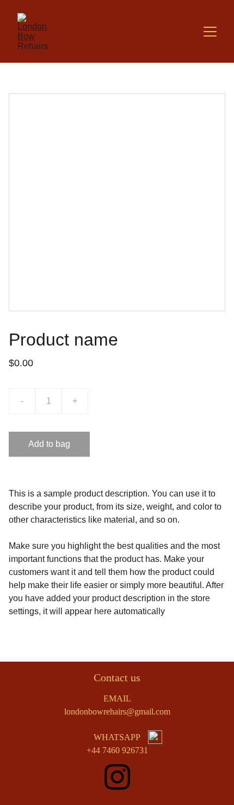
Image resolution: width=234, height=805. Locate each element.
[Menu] (210, 32)
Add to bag (49, 444)
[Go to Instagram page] (117, 777)
